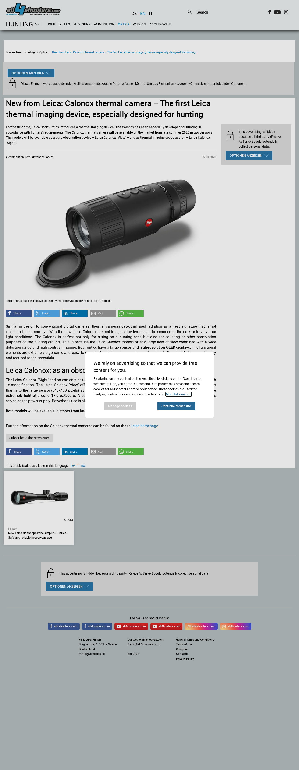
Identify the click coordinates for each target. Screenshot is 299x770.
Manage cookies (120, 406)
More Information (178, 394)
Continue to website (176, 406)
